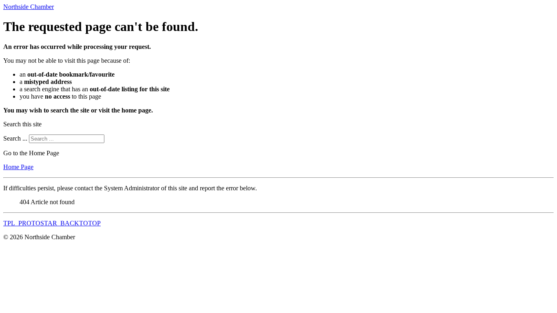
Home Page (18, 166)
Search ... (15, 138)
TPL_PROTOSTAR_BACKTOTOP (52, 223)
